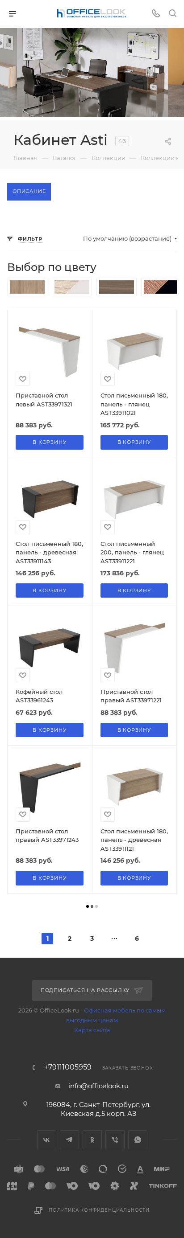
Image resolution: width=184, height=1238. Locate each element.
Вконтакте (46, 1139)
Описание (29, 191)
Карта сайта (92, 1029)
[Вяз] (27, 287)
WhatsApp (137, 1139)
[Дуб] (116, 287)
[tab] (29, 192)
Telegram (69, 1139)
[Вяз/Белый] (72, 287)
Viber (115, 1139)
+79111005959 (68, 1067)
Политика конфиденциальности (99, 1210)
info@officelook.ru (98, 1086)
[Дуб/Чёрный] (161, 287)
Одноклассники (92, 1139)
